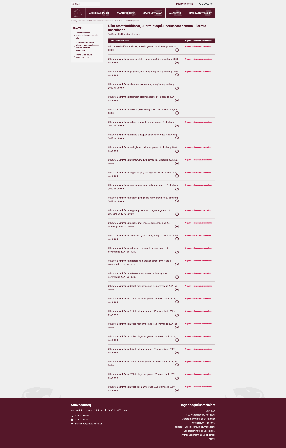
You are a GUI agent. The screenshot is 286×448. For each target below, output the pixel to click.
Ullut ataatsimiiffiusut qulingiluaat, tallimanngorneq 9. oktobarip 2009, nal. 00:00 (142, 149)
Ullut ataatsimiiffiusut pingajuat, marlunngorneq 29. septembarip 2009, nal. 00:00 (143, 73)
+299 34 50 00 (82, 415)
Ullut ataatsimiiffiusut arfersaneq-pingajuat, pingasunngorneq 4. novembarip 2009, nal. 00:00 (139, 262)
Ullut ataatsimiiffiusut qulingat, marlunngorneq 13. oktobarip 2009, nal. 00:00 (143, 162)
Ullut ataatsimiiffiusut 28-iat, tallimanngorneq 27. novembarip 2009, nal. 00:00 (141, 389)
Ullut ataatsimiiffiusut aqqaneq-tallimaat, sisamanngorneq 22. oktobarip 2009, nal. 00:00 (139, 225)
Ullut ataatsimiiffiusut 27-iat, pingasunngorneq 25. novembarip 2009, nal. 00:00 (142, 376)
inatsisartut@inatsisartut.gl (88, 423)
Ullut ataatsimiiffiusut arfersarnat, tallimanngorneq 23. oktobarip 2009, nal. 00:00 (143, 237)
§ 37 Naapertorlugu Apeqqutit (200, 414)
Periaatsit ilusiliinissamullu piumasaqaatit (194, 426)
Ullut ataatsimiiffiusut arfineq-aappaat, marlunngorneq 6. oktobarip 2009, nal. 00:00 (141, 124)
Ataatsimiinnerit (126, 13)
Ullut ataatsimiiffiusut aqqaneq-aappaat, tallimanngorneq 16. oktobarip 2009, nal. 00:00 (143, 187)
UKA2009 (78, 28)
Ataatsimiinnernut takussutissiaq (101, 21)
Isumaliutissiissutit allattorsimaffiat (84, 56)
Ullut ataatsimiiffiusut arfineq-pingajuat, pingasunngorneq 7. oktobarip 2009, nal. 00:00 (143, 136)
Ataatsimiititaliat (152, 13)
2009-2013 (118, 21)
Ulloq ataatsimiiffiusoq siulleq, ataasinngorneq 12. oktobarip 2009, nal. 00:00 (143, 48)
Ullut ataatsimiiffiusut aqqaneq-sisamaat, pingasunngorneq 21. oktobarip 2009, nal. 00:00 (139, 212)
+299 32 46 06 (82, 419)
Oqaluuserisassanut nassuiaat (198, 46)
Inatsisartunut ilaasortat (203, 422)
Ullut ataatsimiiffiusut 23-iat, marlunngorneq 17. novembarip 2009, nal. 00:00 (143, 325)
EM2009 (127, 21)
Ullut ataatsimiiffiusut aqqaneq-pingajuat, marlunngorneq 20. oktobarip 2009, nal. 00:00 (143, 199)
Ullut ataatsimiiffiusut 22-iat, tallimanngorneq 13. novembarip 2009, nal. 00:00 (141, 313)
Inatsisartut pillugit (200, 13)
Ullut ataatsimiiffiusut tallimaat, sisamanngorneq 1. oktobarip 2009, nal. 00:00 (141, 99)
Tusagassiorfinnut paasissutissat (199, 430)
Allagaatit (175, 13)
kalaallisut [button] (207, 4)
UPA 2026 (210, 410)
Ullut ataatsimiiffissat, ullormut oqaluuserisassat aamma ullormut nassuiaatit (87, 46)
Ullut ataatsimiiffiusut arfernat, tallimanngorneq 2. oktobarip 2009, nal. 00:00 (143, 111)
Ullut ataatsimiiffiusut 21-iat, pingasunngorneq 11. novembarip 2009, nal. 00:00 (142, 300)
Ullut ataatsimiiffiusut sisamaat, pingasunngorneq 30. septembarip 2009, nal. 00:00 (141, 86)
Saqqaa (73, 21)
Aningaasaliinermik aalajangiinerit (198, 434)
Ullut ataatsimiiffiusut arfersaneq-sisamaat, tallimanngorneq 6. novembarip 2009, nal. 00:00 (139, 275)
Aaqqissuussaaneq (99, 13)
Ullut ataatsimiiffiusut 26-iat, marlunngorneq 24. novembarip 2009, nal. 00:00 (143, 363)
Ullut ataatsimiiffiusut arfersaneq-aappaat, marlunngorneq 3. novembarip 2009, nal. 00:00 (138, 250)
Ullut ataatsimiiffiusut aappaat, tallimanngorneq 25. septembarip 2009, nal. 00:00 (143, 61)
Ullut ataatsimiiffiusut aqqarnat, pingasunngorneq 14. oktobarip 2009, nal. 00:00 (142, 174)
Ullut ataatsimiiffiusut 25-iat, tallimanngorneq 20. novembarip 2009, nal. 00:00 (141, 351)
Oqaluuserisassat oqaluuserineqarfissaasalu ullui (87, 35)
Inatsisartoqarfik (184, 4)
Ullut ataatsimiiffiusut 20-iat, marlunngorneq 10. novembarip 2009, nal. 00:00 (143, 288)
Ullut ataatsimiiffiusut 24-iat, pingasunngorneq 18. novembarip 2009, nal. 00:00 (142, 338)
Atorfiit (212, 439)
